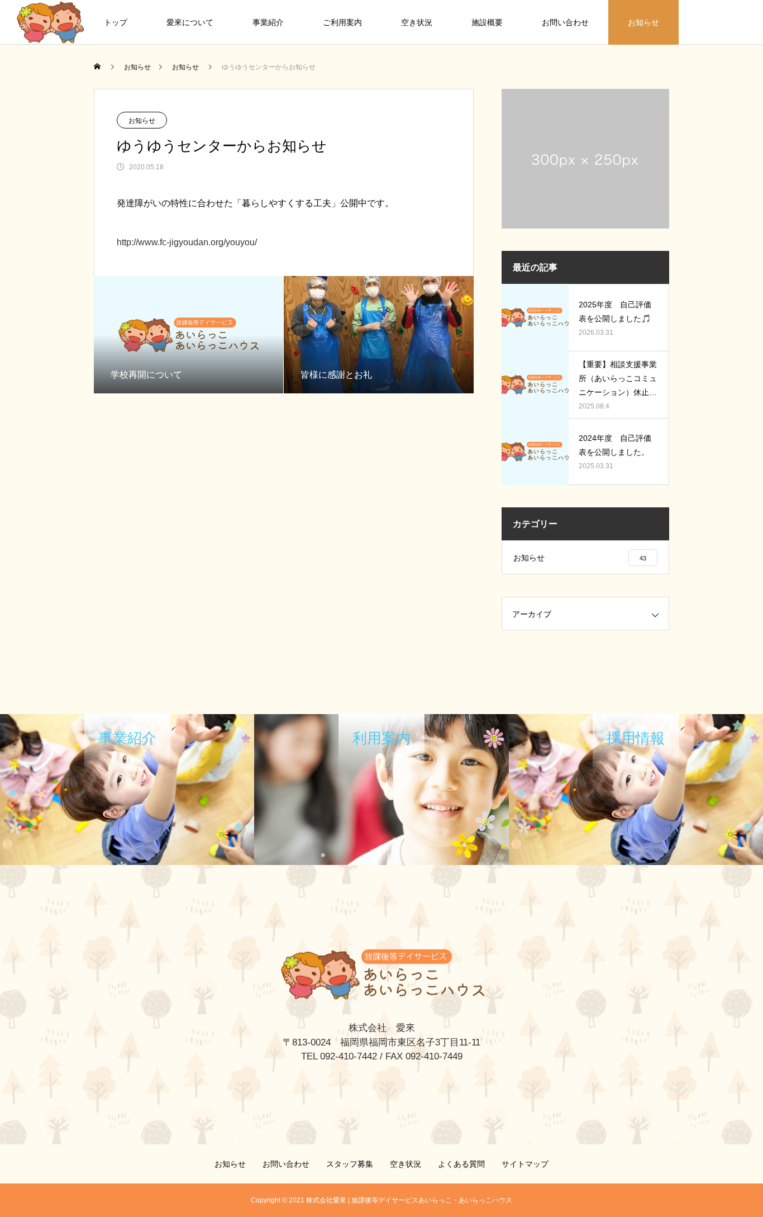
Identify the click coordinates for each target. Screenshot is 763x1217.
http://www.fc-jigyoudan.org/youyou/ (187, 242)
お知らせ (643, 22)
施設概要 (487, 22)
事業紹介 (268, 22)
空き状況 (416, 22)
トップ (115, 22)
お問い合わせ (565, 22)
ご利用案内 (342, 22)
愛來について (189, 22)
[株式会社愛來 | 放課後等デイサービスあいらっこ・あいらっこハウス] (50, 22)
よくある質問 (461, 1163)
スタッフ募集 (349, 1163)
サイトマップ (525, 1163)
